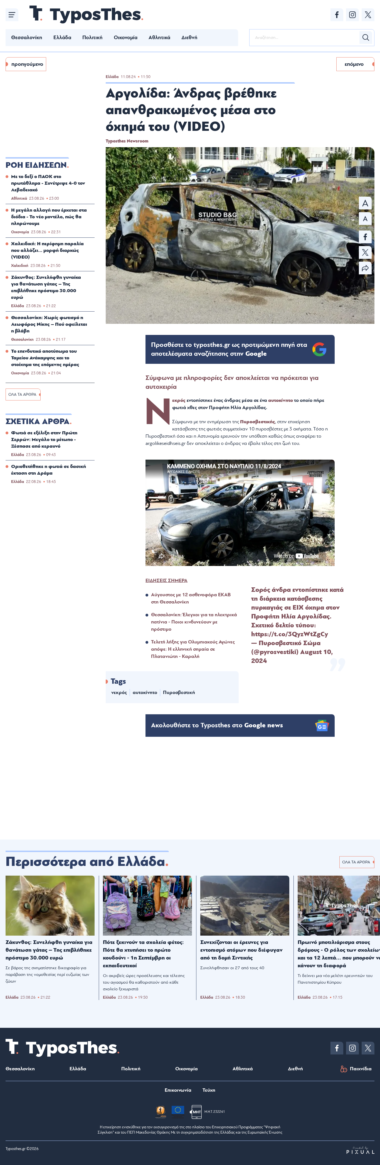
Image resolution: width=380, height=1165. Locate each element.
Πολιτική (92, 37)
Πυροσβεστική (179, 692)
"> (229, 349)
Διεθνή (189, 37)
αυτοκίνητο (281, 400)
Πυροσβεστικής (257, 421)
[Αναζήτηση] (365, 37)
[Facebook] (336, 14)
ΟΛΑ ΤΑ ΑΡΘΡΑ (22, 394)
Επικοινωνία (178, 1090)
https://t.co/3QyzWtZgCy (289, 634)
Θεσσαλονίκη (26, 37)
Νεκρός (179, 400)
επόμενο (354, 64)
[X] (368, 14)
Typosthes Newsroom (127, 141)
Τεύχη (209, 1090)
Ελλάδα (62, 37)
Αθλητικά (159, 37)
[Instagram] (352, 14)
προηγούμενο (27, 64)
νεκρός (119, 692)
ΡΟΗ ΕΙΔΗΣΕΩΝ (36, 165)
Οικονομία (125, 37)
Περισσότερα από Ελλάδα (85, 861)
